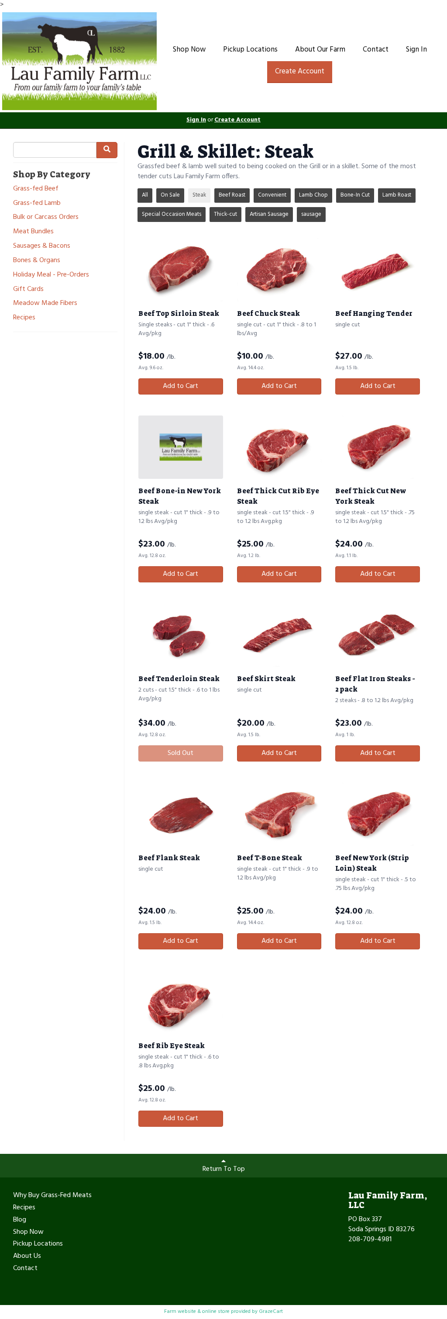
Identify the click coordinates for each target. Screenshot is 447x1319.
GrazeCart (271, 1311)
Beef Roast (232, 195)
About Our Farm (320, 49)
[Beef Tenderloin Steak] (180, 635)
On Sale (170, 195)
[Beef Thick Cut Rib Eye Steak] (279, 447)
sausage (311, 214)
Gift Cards (28, 289)
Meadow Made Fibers (45, 303)
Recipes (24, 318)
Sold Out (180, 753)
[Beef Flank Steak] (180, 814)
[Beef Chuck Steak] (279, 269)
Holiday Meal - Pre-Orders (51, 275)
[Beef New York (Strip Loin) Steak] (377, 814)
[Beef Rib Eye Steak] (180, 1002)
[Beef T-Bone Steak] (279, 814)
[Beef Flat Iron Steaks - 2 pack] (377, 635)
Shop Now (189, 49)
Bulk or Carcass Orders (46, 217)
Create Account (299, 71)
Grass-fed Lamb (37, 203)
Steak (199, 195)
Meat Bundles (33, 232)
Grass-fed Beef (35, 189)
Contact (376, 49)
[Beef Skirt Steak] (279, 635)
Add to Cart (180, 386)
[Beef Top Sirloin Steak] (180, 269)
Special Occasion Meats (171, 214)
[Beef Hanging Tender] (377, 269)
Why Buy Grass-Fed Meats (52, 1196)
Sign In (416, 49)
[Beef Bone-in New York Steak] (180, 447)
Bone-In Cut (355, 195)
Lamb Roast (396, 195)
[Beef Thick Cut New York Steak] (377, 447)
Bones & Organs (36, 261)
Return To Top (224, 1169)
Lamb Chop (313, 195)
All (145, 195)
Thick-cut (225, 214)
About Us (27, 1256)
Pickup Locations (250, 49)
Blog (19, 1220)
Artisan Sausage (269, 214)
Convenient (272, 195)
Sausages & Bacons (41, 246)
